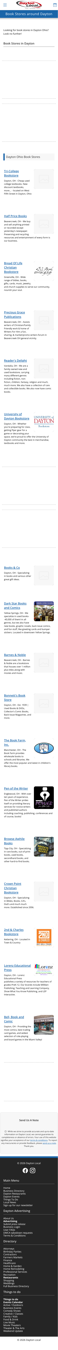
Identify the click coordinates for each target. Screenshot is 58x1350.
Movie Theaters (12, 1325)
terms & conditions (39, 1140)
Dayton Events (11, 1196)
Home (6, 1188)
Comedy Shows (12, 1310)
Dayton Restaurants (14, 1193)
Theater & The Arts (13, 1328)
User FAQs (9, 1230)
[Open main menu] (3, 5)
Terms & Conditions (14, 1235)
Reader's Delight (15, 361)
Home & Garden (12, 1266)
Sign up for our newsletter (18, 1205)
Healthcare (9, 1263)
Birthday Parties (12, 1251)
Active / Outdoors (13, 1305)
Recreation (9, 1274)
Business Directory (13, 1191)
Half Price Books (15, 216)
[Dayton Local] (29, 5)
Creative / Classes (13, 1313)
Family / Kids (10, 1316)
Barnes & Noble (15, 655)
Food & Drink (10, 1319)
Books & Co (12, 568)
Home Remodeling (13, 1269)
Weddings (9, 1283)
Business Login (11, 1227)
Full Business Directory (16, 1286)
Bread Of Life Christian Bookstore (13, 267)
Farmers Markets (12, 1257)
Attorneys (8, 1248)
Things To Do (10, 1199)
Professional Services (15, 1271)
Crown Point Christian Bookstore (12, 888)
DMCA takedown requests (18, 1232)
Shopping (8, 1280)
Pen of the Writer (16, 788)
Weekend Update (13, 1331)
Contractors (10, 1254)
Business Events (12, 1308)
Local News (9, 1202)
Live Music (9, 1322)
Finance (7, 1260)
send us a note (49, 1143)
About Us (8, 1218)
